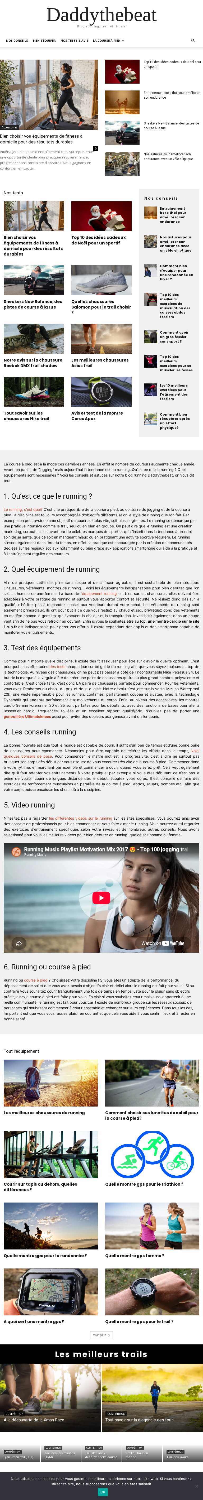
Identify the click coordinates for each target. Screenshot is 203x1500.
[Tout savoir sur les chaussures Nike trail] (34, 392)
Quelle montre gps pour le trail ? (139, 1321)
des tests (57, 666)
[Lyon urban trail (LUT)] (20, 1447)
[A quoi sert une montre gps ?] (51, 1291)
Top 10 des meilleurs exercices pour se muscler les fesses (176, 363)
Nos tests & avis (74, 40)
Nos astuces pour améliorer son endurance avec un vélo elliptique (175, 244)
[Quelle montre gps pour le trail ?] (152, 1291)
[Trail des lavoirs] (183, 1447)
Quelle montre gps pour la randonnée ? (45, 1255)
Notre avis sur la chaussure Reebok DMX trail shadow (33, 362)
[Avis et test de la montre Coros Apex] (101, 392)
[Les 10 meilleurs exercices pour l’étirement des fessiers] (150, 389)
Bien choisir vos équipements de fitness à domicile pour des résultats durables (33, 246)
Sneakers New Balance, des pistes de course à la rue (33, 304)
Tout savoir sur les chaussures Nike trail (26, 415)
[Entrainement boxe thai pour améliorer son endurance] (122, 102)
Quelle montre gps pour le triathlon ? (144, 1184)
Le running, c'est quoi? (23, 509)
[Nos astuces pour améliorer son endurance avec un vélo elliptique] (122, 164)
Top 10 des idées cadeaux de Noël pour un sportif (98, 240)
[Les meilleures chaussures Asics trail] (101, 339)
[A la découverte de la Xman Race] (50, 1398)
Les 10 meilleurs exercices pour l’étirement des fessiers (174, 392)
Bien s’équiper (44, 40)
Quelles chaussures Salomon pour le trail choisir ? (101, 307)
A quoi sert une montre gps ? (34, 1321)
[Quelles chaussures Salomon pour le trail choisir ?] (101, 280)
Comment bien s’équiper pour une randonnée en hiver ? (176, 272)
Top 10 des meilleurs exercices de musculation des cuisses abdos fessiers (175, 305)
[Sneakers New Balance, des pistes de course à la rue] (122, 133)
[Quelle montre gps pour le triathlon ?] (152, 1154)
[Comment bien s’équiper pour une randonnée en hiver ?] (150, 270)
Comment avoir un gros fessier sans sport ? (174, 337)
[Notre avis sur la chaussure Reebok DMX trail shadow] (34, 339)
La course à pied (106, 40)
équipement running (99, 593)
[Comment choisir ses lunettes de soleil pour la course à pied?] (152, 1083)
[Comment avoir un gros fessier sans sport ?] (150, 336)
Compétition (15, 1413)
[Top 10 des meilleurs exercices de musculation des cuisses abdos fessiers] (150, 299)
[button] (193, 40)
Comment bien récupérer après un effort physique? (175, 421)
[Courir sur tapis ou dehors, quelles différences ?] (51, 1154)
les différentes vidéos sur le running (80, 818)
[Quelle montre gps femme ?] (152, 1226)
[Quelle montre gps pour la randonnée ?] (51, 1226)
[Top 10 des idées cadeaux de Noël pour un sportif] (122, 72)
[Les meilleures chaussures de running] (51, 1083)
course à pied (36, 980)
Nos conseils (17, 40)
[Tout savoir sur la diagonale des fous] (152, 1398)
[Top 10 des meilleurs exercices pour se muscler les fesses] (150, 361)
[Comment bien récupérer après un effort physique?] (150, 418)
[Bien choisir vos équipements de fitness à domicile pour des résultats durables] (49, 95)
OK (102, 1492)
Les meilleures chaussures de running (44, 1113)
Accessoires (10, 127)
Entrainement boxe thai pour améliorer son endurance (173, 215)
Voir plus (99, 1335)
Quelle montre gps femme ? (134, 1255)
